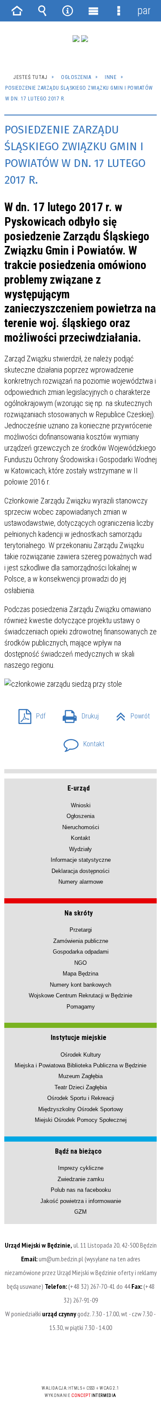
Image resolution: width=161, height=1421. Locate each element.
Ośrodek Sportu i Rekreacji (80, 1098)
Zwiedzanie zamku (81, 1179)
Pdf (29, 713)
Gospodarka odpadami (81, 951)
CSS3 (80, 1363)
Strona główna (17, 10)
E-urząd (78, 788)
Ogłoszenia (80, 816)
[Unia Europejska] (84, 38)
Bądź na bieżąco (78, 1151)
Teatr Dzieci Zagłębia (81, 1087)
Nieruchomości (80, 827)
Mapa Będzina (80, 973)
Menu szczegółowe (118, 10)
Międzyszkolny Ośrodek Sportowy (80, 1109)
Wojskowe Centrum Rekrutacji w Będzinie (80, 995)
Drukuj (77, 713)
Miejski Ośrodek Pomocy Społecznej (81, 1120)
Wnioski (81, 805)
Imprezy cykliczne (80, 1168)
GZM (80, 1212)
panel (143, 10)
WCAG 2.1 (107, 1362)
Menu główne (93, 10)
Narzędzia (67, 10)
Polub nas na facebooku (81, 1190)
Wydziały (80, 849)
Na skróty (78, 913)
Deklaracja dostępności (80, 871)
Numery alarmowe (80, 882)
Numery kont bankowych (80, 985)
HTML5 (67, 1363)
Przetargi (81, 930)
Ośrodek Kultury (81, 1054)
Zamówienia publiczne (80, 941)
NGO (80, 963)
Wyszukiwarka (42, 10)
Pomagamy (81, 1006)
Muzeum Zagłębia (80, 1076)
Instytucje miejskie (78, 1037)
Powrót (129, 713)
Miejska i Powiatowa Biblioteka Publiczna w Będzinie (80, 1065)
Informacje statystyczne (81, 860)
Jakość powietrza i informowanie (80, 1201)
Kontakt (80, 741)
